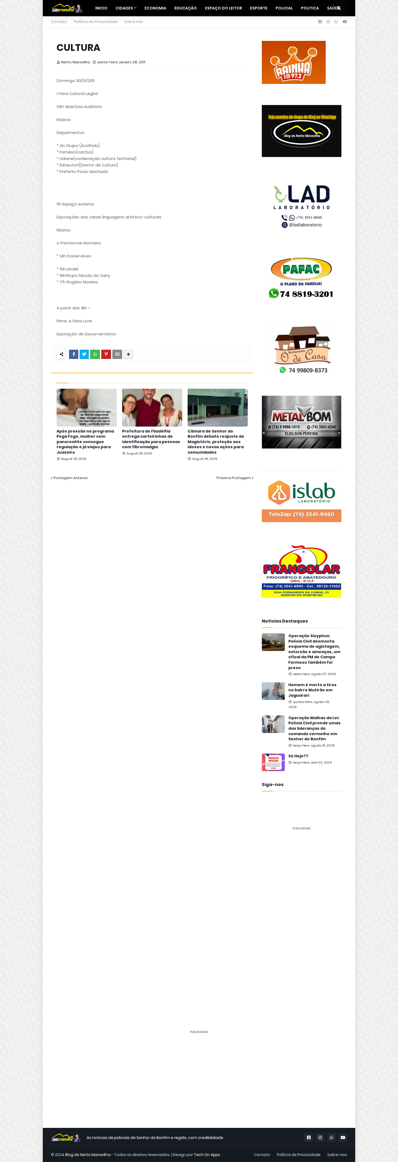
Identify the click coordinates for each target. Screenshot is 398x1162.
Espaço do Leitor (223, 8)
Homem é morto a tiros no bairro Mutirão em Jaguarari (312, 690)
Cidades (124, 8)
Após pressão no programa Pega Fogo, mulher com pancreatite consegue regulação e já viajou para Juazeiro (85, 442)
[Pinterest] (106, 354)
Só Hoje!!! (298, 756)
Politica (310, 8)
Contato (59, 21)
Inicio (101, 8)
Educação (185, 8)
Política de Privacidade (96, 21)
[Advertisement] (301, 916)
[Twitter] (84, 354)
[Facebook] (73, 354)
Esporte (258, 8)
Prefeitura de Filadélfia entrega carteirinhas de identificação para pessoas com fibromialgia (151, 439)
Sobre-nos (337, 1154)
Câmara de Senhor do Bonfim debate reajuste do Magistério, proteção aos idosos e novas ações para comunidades (216, 442)
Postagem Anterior (71, 477)
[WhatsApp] (95, 354)
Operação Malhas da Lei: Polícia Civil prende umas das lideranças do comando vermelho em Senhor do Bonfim (314, 728)
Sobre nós (133, 21)
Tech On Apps (207, 1154)
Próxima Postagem (234, 477)
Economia (155, 8)
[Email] (117, 354)
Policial (284, 8)
